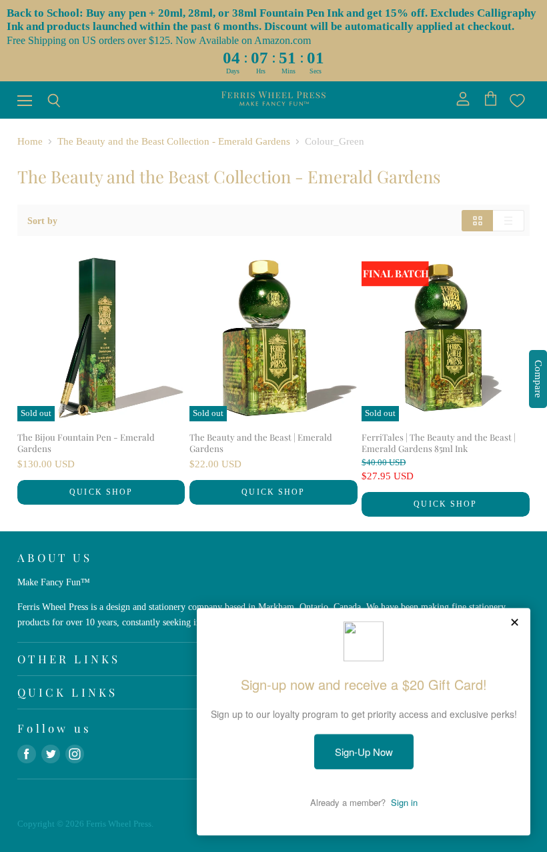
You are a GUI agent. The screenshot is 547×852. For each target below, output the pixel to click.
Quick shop (101, 492)
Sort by (42, 220)
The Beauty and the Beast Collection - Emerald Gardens (173, 141)
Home (30, 141)
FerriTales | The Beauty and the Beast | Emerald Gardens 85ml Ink (439, 442)
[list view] (508, 220)
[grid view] (477, 220)
